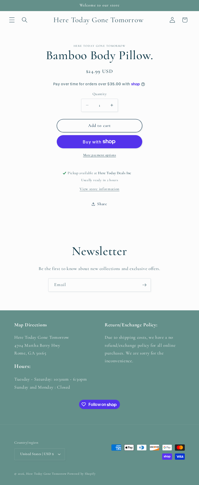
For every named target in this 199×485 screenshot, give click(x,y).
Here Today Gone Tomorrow (46, 473)
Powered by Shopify (81, 473)
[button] (12, 20)
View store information (99, 189)
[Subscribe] (144, 285)
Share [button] (102, 204)
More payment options (99, 155)
